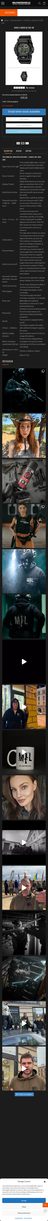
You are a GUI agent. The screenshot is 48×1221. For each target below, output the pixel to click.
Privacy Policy (28, 1218)
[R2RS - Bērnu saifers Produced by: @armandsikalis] (24, 842)
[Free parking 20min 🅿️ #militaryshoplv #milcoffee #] (24, 1069)
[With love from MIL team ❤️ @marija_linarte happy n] (24, 436)
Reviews (19, 151)
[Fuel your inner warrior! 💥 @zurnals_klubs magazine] (24, 526)
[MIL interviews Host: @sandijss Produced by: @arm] (24, 662)
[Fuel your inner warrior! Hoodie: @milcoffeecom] (24, 390)
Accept (24, 1201)
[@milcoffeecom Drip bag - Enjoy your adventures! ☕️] (24, 752)
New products (16, 20)
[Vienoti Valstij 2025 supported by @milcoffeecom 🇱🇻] (24, 888)
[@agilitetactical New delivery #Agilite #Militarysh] (24, 978)
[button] (45, 1181)
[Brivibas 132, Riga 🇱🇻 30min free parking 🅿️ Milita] (24, 707)
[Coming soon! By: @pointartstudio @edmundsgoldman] (24, 616)
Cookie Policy (19, 1218)
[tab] (8, 152)
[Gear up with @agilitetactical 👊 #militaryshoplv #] (24, 933)
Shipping (28, 151)
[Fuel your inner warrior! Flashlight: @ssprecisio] (24, 571)
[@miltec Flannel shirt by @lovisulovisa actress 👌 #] (24, 797)
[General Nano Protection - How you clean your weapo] (24, 481)
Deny (24, 1207)
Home (6, 20)
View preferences (24, 1213)
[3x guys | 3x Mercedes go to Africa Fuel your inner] (24, 1023)
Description (8, 151)
